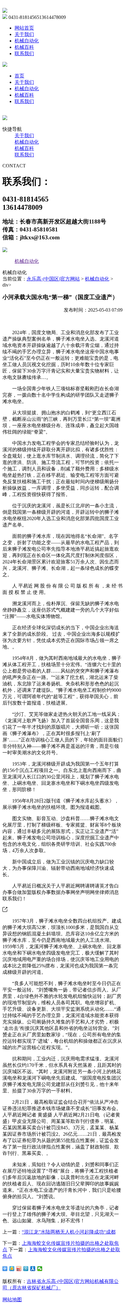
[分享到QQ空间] (12, 1268)
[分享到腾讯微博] (26, 1268)
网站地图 (12, 1299)
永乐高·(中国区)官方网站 (53, 278)
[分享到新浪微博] (19, 1268)
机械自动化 (27, 40)
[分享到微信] (39, 1268)
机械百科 (24, 47)
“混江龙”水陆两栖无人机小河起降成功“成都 (69, 1231)
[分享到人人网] (32, 1268)
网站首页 (24, 27)
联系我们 (24, 53)
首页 (19, 75)
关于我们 (24, 34)
